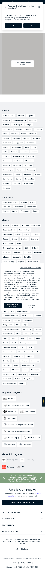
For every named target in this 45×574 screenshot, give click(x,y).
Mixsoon (15, 370)
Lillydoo (6, 257)
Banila (14, 343)
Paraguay (31, 170)
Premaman (25, 211)
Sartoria (11, 444)
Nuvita (22, 338)
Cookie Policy (35, 558)
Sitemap (30, 563)
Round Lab (34, 374)
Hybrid (35, 248)
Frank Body (18, 356)
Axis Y (5, 343)
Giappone (19, 143)
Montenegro (8, 170)
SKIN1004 (7, 379)
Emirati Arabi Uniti (28, 134)
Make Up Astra (28, 365)
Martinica (18, 161)
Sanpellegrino (23, 311)
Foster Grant (8, 243)
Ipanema (6, 252)
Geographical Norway (12, 248)
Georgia (36, 138)
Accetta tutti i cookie (12, 306)
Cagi (25, 325)
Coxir (30, 347)
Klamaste (38, 252)
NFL (17, 325)
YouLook (6, 320)
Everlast (24, 239)
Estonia (6, 138)
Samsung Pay (12, 460)
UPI (23, 467)
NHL (4, 311)
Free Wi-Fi (12, 412)
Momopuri (35, 370)
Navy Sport (7, 325)
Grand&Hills (8, 334)
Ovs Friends (30, 412)
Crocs (5, 239)
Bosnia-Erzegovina (23, 129)
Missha (6, 370)
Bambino (6, 207)
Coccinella (7, 234)
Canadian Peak (9, 230)
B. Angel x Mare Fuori (31, 225)
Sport (14, 211)
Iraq (34, 147)
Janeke (24, 361)
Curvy (35, 211)
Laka (16, 365)
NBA (12, 311)
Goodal (6, 361)
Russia (37, 174)
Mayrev (21, 261)
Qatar (18, 174)
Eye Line (34, 239)
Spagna (6, 183)
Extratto (6, 356)
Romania (27, 174)
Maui (18, 334)
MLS (30, 338)
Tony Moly (28, 379)
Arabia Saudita (19, 120)
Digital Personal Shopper (18, 405)
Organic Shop (9, 374)
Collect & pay (13, 438)
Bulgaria (38, 129)
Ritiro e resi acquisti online (19, 431)
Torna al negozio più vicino (23, 63)
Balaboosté (26, 316)
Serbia (18, 179)
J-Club (28, 252)
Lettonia (24, 152)
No (13, 25)
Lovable (27, 257)
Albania (21, 116)
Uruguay (16, 183)
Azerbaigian (17, 125)
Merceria (27, 444)
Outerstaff (36, 334)
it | (24, 549)
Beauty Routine (9, 347)
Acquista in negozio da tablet (20, 425)
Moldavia (17, 165)
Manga (6, 211)
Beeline (38, 316)
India (27, 147)
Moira (25, 370)
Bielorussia (7, 129)
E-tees (14, 239)
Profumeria (18, 207)
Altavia (6, 225)
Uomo (32, 202)
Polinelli (17, 320)
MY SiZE (11, 399)
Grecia (6, 147)
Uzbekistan (28, 183)
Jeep (5, 338)
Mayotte (28, 161)
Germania (7, 143)
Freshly (30, 356)
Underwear (31, 207)
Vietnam (6, 188)
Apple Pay (29, 460)
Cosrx (22, 347)
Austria (6, 125)
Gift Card (12, 418)
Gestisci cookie (22, 558)
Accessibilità (8, 558)
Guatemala (16, 147)
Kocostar (35, 361)
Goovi (15, 361)
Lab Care (7, 365)
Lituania (6, 156)
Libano (34, 152)
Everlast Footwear (10, 316)
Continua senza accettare (30, 267)
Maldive (31, 156)
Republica (28, 320)
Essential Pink (9, 352)
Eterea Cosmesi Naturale (28, 352)
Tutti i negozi (8, 116)
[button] (43, 402)
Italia (5, 152)
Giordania (31, 143)
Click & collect (34, 438)
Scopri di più (31, 481)
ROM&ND (22, 374)
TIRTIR (17, 379)
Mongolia (28, 165)
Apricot (15, 225)
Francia (27, 138)
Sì (31, 25)
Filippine (16, 138)
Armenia (32, 120)
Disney (13, 338)
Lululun (22, 383)
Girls (27, 248)
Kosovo (14, 152)
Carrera (38, 329)
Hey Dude (27, 329)
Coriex (18, 234)
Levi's (26, 334)
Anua (38, 338)
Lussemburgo (18, 156)
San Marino (7, 179)
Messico (6, 165)
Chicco (36, 234)
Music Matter (33, 261)
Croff (26, 234)
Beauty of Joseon (27, 343)
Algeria (30, 116)
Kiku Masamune (9, 383)
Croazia (14, 134)
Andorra (6, 120)
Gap (19, 243)
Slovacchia (29, 179)
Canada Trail (24, 230)
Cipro (5, 134)
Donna (24, 202)
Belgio (28, 125)
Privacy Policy (19, 563)
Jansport (17, 252)
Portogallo (7, 174)
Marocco (6, 161)
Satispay (10, 467)
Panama (20, 170)
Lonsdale (17, 257)
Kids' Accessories (10, 202)
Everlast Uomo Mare (11, 329)
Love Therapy (8, 261)
